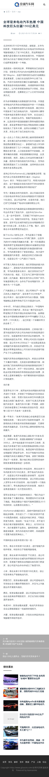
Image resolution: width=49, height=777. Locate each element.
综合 (44, 762)
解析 (16, 762)
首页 (8, 11)
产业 (33, 762)
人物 (39, 762)
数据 (27, 762)
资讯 (10, 762)
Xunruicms (32, 770)
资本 (14, 11)
